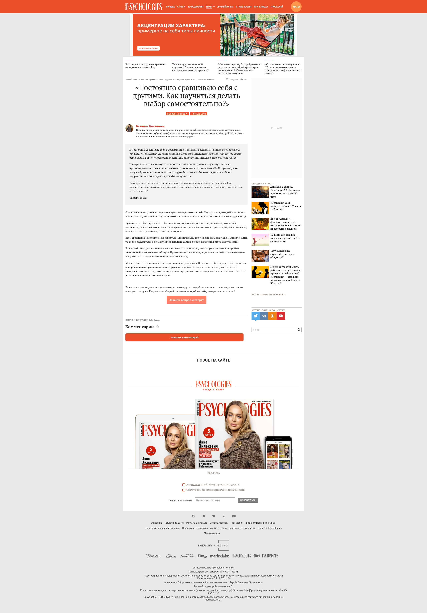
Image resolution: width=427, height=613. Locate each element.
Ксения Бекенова (150, 126)
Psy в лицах (261, 6)
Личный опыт (225, 6)
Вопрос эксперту (219, 522)
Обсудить (234, 79)
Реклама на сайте (174, 522)
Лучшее (170, 6)
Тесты (296, 6)
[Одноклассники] (224, 516)
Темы (209, 6)
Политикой (194, 489)
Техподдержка (212, 533)
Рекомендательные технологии (238, 528)
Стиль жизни (243, 6)
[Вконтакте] (213, 516)
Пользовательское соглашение (162, 528)
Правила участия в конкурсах (260, 522)
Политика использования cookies (200, 528)
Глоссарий (277, 6)
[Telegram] (203, 516)
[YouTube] (234, 516)
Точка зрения (195, 6)
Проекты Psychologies (270, 528)
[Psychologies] (143, 6)
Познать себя (198, 113)
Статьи (181, 6)
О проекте (156, 522)
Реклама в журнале (196, 522)
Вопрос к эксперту (177, 113)
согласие (195, 484)
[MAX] (193, 516)
